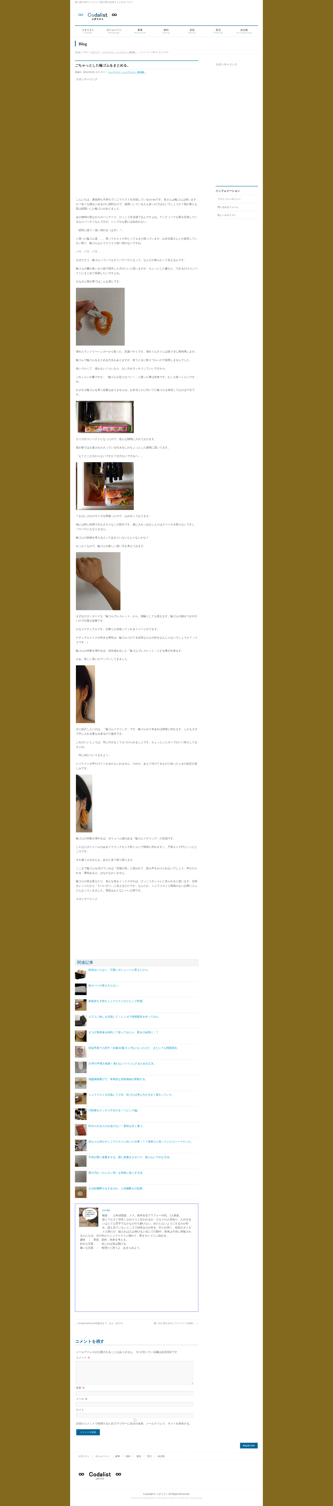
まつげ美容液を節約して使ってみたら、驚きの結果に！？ (123, 1032)
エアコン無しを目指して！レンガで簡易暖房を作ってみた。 (124, 1016)
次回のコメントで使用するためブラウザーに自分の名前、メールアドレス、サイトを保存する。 (134, 1423)
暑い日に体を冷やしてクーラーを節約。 (176, 1323)
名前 (80, 1387)
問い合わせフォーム (228, 207)
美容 (138, 1456)
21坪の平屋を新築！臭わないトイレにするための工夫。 (122, 1063)
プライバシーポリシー (229, 199)
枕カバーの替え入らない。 (104, 985)
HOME (78, 52)
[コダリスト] (97, 17)
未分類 (161, 1456)
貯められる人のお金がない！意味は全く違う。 (116, 1125)
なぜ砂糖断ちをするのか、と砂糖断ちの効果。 (116, 1188)
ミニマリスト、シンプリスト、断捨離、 (119, 52)
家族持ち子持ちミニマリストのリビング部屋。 (116, 1001)
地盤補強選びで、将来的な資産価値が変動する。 (118, 1079)
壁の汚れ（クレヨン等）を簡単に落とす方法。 (116, 1172)
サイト (80, 1409)
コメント (83, 1357)
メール (81, 1398)
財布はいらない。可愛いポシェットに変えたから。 (119, 969)
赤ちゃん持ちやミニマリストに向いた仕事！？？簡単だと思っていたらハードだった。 (141, 1141)
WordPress (149, 1498)
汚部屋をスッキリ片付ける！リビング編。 (114, 1110)
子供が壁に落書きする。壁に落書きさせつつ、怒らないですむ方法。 (130, 1157)
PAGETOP (249, 1445)
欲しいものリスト (227, 215)
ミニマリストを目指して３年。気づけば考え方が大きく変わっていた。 (131, 1094)
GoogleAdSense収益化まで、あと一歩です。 (100, 1323)
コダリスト (95, 52)
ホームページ (102, 1456)
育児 (149, 1456)
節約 (128, 1456)
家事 (117, 1456)
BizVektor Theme (167, 1498)
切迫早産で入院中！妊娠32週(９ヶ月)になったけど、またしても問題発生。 (134, 1047)
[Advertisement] (136, 109)
